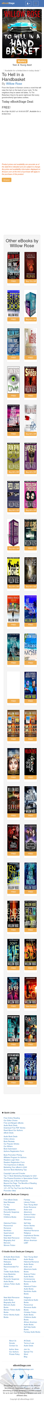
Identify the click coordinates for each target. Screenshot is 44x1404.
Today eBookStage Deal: (18, 101)
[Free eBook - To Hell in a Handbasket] (22, 33)
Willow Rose (14, 83)
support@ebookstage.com (23, 1369)
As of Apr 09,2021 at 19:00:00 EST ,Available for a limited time (21, 112)
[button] (6, 180)
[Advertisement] (22, 138)
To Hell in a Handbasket (13, 76)
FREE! (6, 107)
